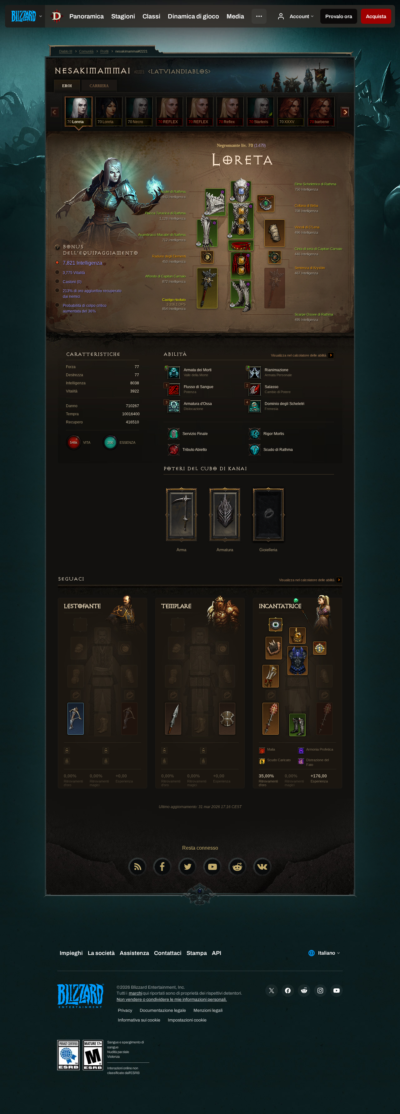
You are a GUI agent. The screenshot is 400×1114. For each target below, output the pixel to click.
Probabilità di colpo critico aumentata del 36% (85, 308)
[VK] (262, 866)
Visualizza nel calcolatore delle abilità (299, 355)
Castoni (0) (72, 282)
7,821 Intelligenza (82, 263)
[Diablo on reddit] (237, 866)
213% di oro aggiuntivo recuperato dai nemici (92, 294)
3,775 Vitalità (74, 273)
